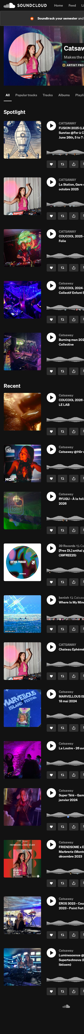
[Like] (51, 164)
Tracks (48, 95)
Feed (72, 5)
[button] (51, 125)
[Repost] (62, 164)
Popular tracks (26, 95)
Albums (64, 95)
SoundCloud (25, 5)
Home (58, 5)
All (8, 95)
